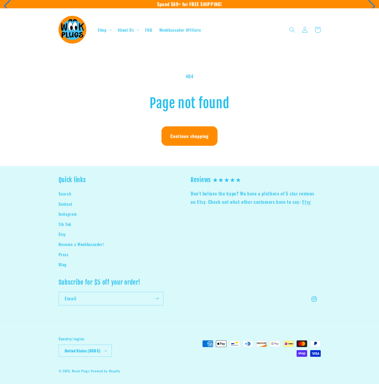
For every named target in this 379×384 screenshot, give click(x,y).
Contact (65, 204)
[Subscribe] (156, 298)
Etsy (62, 234)
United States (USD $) (82, 350)
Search (65, 193)
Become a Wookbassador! (81, 244)
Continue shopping (189, 136)
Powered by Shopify (105, 370)
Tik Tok (65, 224)
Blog (63, 264)
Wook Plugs (80, 370)
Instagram (68, 214)
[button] (7, 6)
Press (64, 254)
